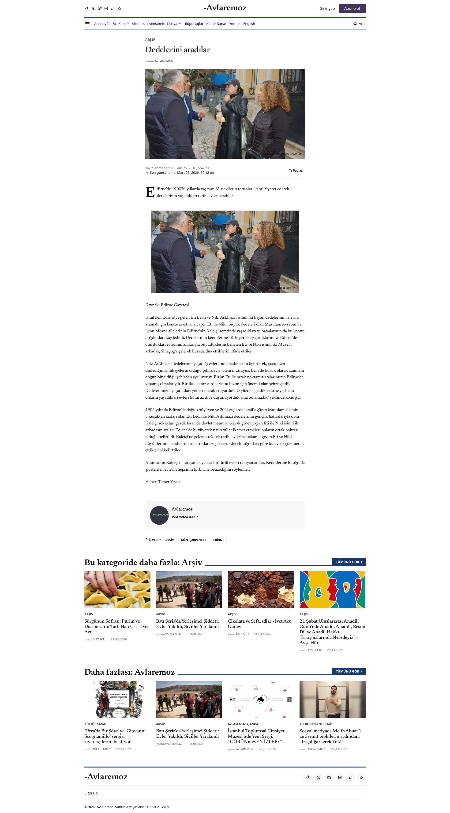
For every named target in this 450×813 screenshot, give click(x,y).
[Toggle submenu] (180, 24)
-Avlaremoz (104, 807)
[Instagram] (106, 8)
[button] (172, 23)
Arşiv (150, 39)
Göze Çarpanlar (193, 540)
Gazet (165, 807)
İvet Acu (99, 639)
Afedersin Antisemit (316, 724)
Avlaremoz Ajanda (243, 724)
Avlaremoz (164, 61)
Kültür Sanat (95, 724)
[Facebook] (86, 8)
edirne (218, 540)
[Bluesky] (100, 8)
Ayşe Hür (314, 650)
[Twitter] (93, 8)
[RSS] (119, 8)
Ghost (151, 807)
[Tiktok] (113, 8)
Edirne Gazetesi (175, 305)
